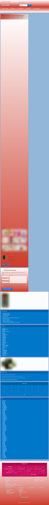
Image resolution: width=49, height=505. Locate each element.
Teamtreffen (4, 351)
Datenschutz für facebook (11, 484)
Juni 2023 (3, 432)
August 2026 (4, 400)
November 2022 (4, 438)
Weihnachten (4, 355)
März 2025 (3, 414)
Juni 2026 (3, 401)
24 (4, 391)
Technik (8, 264)
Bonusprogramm (9, 493)
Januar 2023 (4, 436)
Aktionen (8, 491)
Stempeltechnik (4, 350)
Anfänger (9, 466)
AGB (6, 482)
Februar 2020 (4, 456)
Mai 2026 (3, 402)
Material (20, 489)
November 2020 (4, 449)
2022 (20, 494)
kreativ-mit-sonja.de (11, 258)
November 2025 (4, 407)
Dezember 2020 (4, 448)
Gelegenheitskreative (38, 468)
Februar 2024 (4, 425)
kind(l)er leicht (4, 11)
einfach (36, 466)
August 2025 (4, 410)
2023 (20, 495)
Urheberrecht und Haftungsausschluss (14, 485)
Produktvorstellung (5, 345)
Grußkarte (29, 471)
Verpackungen (4, 353)
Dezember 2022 (4, 437)
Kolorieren (4, 264)
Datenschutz (8, 483)
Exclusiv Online (9, 489)
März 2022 (3, 445)
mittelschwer (9, 472)
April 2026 (3, 403)
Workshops (21, 490)
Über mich (8, 479)
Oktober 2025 (4, 408)
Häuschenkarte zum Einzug (6, 314)
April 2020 (3, 454)
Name (3, 275)
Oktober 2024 (4, 418)
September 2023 (4, 429)
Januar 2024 (4, 426)
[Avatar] (5, 257)
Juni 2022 (3, 442)
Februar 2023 (4, 435)
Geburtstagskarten (21, 469)
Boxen (3, 332)
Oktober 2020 (4, 450)
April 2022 (3, 444)
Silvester (3, 349)
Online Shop (37, 479)
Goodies (3, 335)
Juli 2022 (3, 441)
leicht (43, 471)
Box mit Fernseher (5, 316)
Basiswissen (21, 17)
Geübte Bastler (11, 471)
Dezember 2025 (4, 406)
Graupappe (3, 336)
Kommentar (11, 275)
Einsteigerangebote (10, 492)
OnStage (3, 343)
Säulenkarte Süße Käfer (6, 315)
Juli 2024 (3, 421)
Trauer (21, 474)
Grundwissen (4, 337)
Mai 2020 (3, 453)
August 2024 (4, 420)
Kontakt (7, 481)
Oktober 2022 (4, 439)
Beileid (3, 330)
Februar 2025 (4, 415)
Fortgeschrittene (8, 469)
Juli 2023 (3, 431)
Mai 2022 (3, 443)
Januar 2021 (4, 447)
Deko (3, 333)
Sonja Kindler (17, 17)
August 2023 (4, 430)
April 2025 (3, 413)
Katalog (36, 481)
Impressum (8, 480)
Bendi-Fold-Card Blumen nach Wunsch (8, 321)
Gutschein (3, 338)
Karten (3, 341)
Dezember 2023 (4, 427)
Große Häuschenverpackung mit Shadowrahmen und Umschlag (11, 322)
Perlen (3, 344)
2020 (20, 493)
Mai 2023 (3, 433)
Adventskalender (22, 492)
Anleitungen (13, 8)
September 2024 (4, 419)
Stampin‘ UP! (20, 8)
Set (2, 348)
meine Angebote (36, 8)
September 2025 (4, 409)
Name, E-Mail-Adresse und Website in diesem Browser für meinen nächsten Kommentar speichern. (13, 286)
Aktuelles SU (28, 8)
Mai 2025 (3, 412)
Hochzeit (3, 339)
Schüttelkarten (4, 347)
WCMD (3, 354)
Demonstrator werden (39, 480)
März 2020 (3, 455)
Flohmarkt (12, 11)
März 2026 (3, 404)
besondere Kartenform (5, 331)
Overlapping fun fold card (6, 313)
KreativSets (8, 490)
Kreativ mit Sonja (5, 8)
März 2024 (3, 424)
